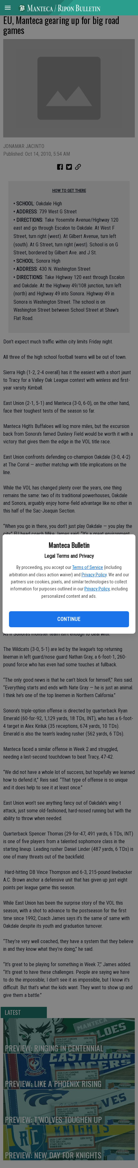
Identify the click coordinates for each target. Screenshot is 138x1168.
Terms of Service (87, 567)
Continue (68, 619)
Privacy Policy (94, 574)
